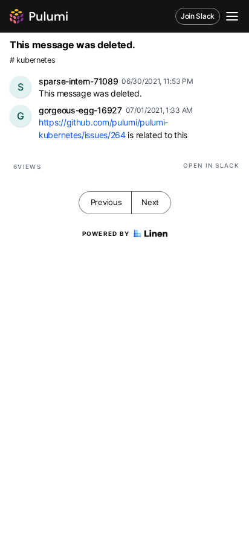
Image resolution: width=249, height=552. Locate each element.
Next (150, 202)
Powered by (106, 233)
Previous (106, 202)
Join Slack (198, 16)
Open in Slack (211, 165)
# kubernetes (32, 60)
